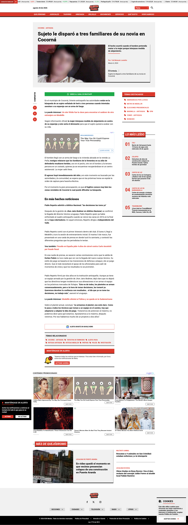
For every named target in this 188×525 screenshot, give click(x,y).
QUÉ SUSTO (132, 14)
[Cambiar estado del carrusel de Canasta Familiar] (16, 2)
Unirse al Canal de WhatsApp (81, 94)
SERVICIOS (119, 14)
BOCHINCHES (105, 14)
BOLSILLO (92, 14)
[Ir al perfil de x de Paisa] (93, 502)
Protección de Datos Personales (120, 518)
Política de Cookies (171, 514)
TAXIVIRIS (67, 14)
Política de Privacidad (82, 518)
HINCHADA (80, 14)
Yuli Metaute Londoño (119, 60)
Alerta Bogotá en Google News (81, 327)
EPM (151, 111)
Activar (8, 416)
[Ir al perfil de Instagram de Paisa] (100, 502)
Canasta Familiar (7, 2)
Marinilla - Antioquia (136, 111)
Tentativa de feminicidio (76, 340)
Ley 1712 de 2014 (94, 522)
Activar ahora (62, 363)
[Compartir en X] (35, 113)
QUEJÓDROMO (39, 14)
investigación (106, 343)
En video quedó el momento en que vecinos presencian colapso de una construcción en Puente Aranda (93, 468)
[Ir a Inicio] (94, 8)
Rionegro (131, 119)
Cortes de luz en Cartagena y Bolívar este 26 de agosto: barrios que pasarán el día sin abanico (141, 177)
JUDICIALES (54, 14)
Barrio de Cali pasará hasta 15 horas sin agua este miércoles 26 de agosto (141, 147)
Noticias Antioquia (55, 343)
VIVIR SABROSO (148, 14)
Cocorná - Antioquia (55, 340)
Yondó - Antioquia (134, 115)
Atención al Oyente (99, 518)
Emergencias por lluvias (137, 100)
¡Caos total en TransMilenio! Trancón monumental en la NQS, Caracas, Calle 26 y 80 (142, 210)
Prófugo (85, 343)
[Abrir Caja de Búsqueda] (152, 7)
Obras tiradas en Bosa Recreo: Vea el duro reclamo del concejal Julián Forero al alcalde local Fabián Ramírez (135, 473)
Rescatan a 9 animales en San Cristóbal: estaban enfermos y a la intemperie (134, 455)
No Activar (22, 416)
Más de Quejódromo (51, 444)
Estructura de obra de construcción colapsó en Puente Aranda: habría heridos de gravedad (140, 162)
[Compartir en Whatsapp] (35, 119)
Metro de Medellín (134, 104)
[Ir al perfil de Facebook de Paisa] (87, 502)
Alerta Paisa (93, 340)
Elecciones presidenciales (138, 108)
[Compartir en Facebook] (35, 108)
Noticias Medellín (72, 343)
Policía (94, 343)
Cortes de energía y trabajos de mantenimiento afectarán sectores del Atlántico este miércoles (142, 195)
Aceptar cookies (170, 519)
